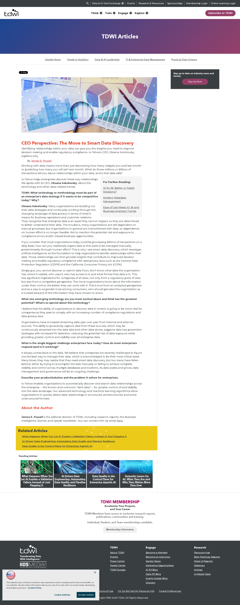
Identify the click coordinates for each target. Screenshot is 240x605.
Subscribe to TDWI (220, 13)
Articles (198, 570)
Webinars (199, 565)
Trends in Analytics (77, 59)
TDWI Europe (117, 570)
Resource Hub (202, 552)
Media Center (117, 565)
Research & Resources (151, 3)
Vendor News (153, 561)
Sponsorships (175, 3)
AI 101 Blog (152, 570)
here (120, 420)
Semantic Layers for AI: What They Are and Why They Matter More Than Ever (136, 481)
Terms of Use (105, 591)
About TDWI (117, 552)
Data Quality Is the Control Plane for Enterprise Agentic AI (57, 446)
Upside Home (53, 59)
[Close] (95, 572)
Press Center (117, 561)
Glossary (150, 582)
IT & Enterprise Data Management (145, 59)
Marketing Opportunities (160, 565)
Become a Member (157, 552)
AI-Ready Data (202, 574)
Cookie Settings (62, 594)
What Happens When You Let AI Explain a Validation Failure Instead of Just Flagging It (74, 436)
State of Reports (203, 561)
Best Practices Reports (207, 557)
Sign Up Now (195, 81)
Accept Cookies (86, 595)
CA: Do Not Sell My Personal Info (136, 591)
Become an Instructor (158, 557)
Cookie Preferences (170, 591)
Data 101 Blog (153, 574)
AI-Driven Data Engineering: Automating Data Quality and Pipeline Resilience (68, 441)
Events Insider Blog (157, 578)
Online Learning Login (223, 3)
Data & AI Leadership (107, 59)
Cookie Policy (35, 588)
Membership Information (120, 529)
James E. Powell (41, 160)
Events (131, 3)
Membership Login (197, 3)
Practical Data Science (184, 59)
